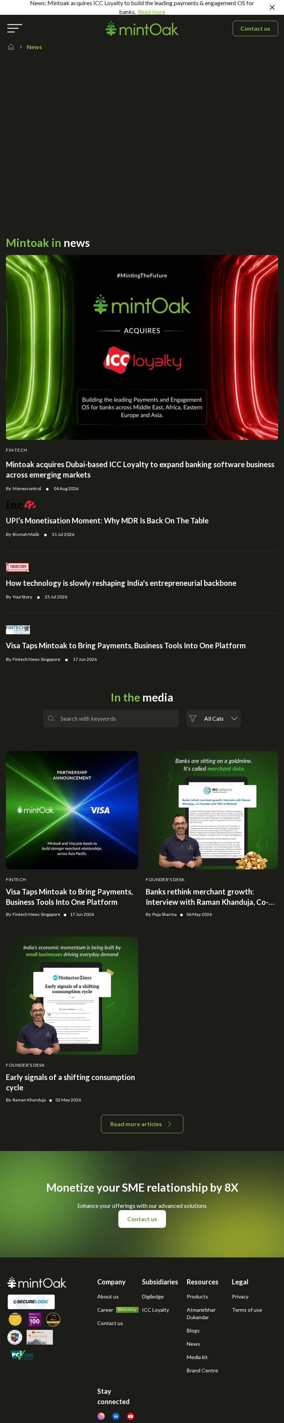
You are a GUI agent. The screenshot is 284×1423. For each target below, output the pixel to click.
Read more (151, 11)
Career (105, 1310)
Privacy (240, 1296)
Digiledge (153, 1296)
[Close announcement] (272, 7)
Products (197, 1296)
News (193, 1344)
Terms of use (247, 1310)
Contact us (255, 28)
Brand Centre (202, 1370)
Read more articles (136, 1123)
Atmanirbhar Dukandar (201, 1313)
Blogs (193, 1330)
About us (108, 1296)
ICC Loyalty (155, 1310)
